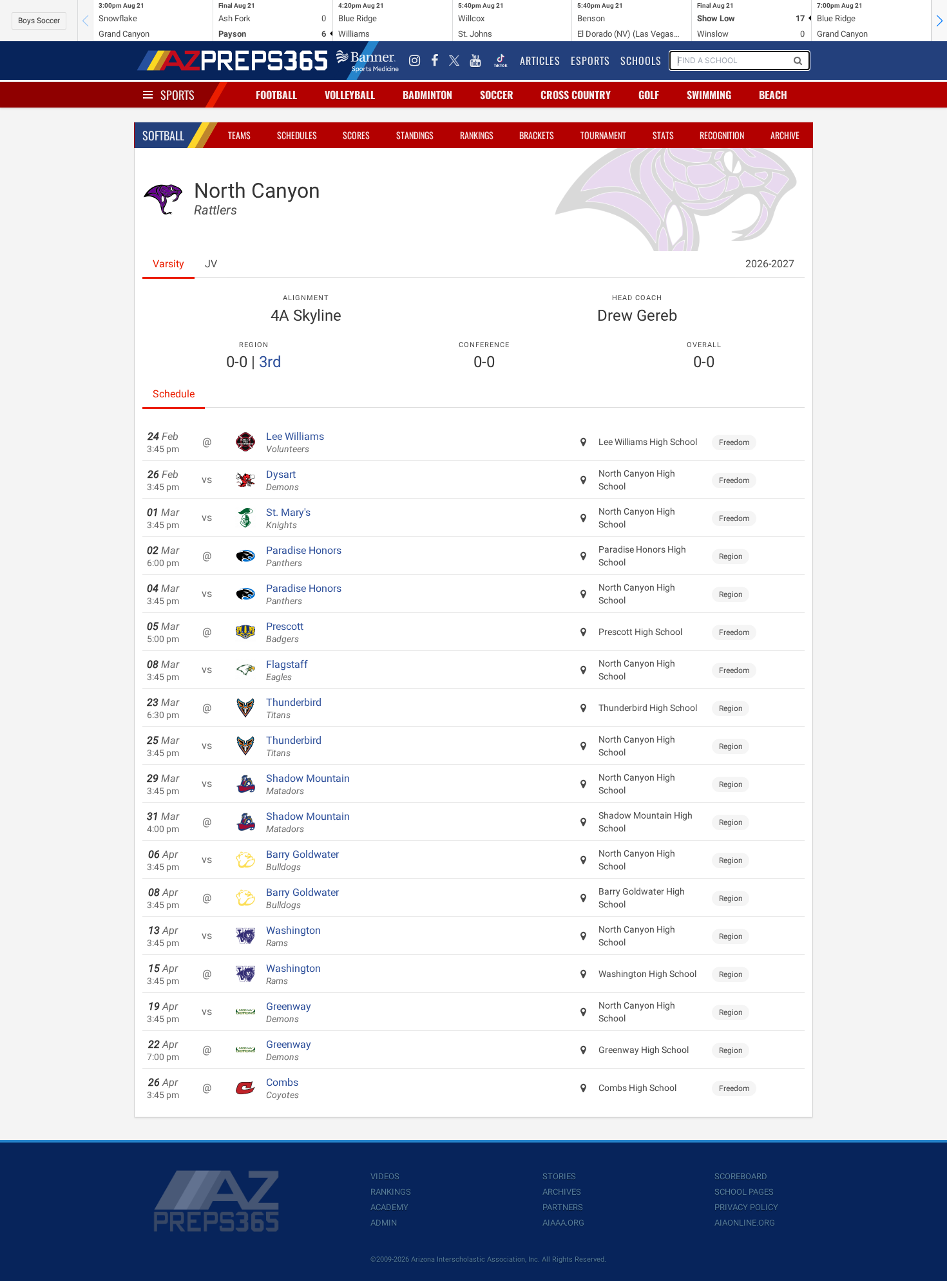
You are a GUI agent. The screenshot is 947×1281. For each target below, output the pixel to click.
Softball (163, 135)
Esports (590, 60)
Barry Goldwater (302, 860)
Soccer (496, 94)
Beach (773, 94)
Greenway (288, 1012)
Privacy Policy (746, 1207)
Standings (415, 135)
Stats (663, 135)
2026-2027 (769, 264)
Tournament (603, 135)
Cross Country (575, 94)
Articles (540, 60)
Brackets (536, 135)
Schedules (297, 135)
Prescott (284, 632)
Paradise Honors (303, 556)
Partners (562, 1207)
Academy (389, 1207)
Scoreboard (740, 1176)
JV (211, 264)
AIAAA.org (563, 1223)
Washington (293, 936)
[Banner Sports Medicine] (367, 60)
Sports (177, 94)
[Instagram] (415, 60)
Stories (559, 1176)
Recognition (722, 135)
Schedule (174, 394)
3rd (270, 362)
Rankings (476, 135)
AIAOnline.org (744, 1223)
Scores (356, 135)
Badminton (427, 94)
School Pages (744, 1192)
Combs (282, 1088)
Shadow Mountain (308, 784)
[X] (454, 60)
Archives (561, 1192)
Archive (784, 135)
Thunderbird (293, 708)
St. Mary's (288, 518)
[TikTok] (500, 60)
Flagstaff (287, 670)
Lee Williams (295, 442)
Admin (383, 1223)
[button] (939, 20)
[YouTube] (475, 60)
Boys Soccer (39, 20)
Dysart (282, 480)
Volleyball (350, 94)
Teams (239, 135)
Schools (641, 60)
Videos (384, 1176)
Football (276, 94)
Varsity (168, 264)
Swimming (709, 94)
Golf (648, 94)
